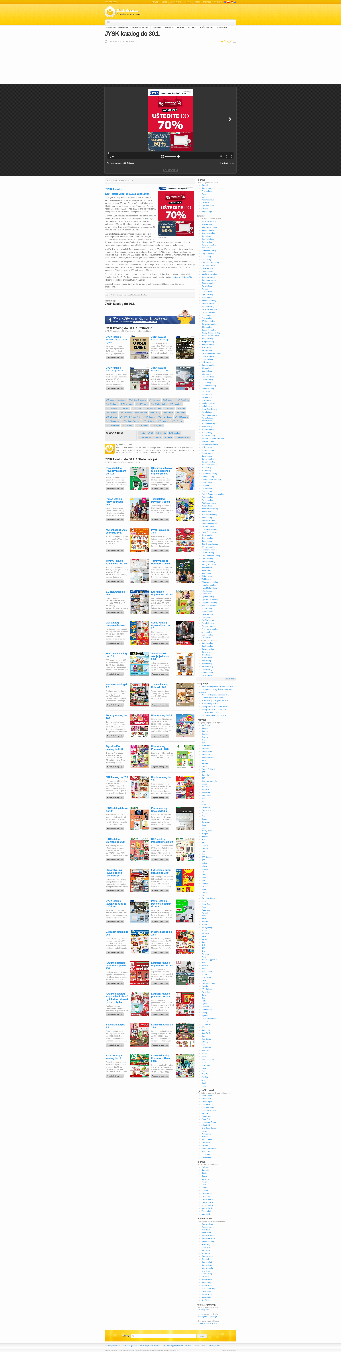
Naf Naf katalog (208, 459)
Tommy (204, 1013)
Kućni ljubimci (206, 27)
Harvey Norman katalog (211, 333)
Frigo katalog (207, 318)
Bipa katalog (206, 236)
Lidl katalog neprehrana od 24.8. (162, 593)
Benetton (205, 734)
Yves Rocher (206, 1074)
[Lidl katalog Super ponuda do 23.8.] (160, 889)
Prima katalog (207, 518)
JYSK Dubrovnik (112, 425)
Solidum (205, 1146)
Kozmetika (222, 27)
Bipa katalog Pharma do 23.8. (160, 748)
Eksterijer (157, 27)
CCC (203, 772)
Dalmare (205, 1113)
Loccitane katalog (208, 403)
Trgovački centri (208, 206)
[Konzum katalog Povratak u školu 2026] (160, 1075)
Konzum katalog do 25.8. (162, 1026)
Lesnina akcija (207, 1274)
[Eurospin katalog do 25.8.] (115, 951)
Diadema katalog (208, 283)
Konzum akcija (207, 1262)
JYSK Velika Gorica (159, 404)
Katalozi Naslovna (109, 22)
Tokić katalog (207, 591)
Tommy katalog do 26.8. (116, 717)
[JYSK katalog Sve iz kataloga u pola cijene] (115, 356)
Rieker (204, 995)
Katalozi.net (125, 445)
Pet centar (206, 954)
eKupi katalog (207, 292)
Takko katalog (207, 576)
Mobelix (205, 930)
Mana (204, 901)
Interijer (174, 277)
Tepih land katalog (209, 585)
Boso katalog (207, 242)
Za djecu (192, 27)
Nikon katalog (207, 658)
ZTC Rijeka (206, 1154)
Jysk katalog (206, 362)
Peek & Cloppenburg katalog (213, 494)
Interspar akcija (207, 1247)
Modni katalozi (207, 1205)
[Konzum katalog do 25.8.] (160, 1044)
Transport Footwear (209, 1018)
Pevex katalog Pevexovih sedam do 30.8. (116, 471)
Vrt (180, 277)
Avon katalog (207, 224)
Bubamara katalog (209, 245)
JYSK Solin (136, 408)
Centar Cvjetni (207, 1102)
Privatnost (116, 1346)
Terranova (205, 1007)
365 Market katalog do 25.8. (116, 655)
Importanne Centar (209, 1122)
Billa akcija (206, 1230)
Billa (203, 740)
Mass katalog (207, 421)
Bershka (205, 737)
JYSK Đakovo (127, 425)
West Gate (206, 1151)
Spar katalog (206, 573)
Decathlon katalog (208, 277)
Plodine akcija (207, 1286)
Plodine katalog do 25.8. (161, 933)
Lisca (204, 878)
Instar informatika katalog (211, 353)
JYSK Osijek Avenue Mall (130, 417)
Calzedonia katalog (209, 251)
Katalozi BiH (235, 2)
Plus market (206, 977)
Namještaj (123, 27)
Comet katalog (207, 268)
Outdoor (169, 27)
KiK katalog (206, 368)
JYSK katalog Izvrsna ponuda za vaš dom (116, 904)
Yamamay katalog (208, 626)
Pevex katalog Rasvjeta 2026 (159, 809)
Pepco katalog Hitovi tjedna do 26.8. (114, 502)
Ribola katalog (207, 535)
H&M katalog (207, 327)
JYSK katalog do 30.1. (132, 33)
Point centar (206, 1134)
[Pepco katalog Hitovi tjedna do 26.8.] (115, 518)
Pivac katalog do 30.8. (160, 531)
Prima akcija (206, 1291)
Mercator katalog (208, 430)
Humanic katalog (208, 345)
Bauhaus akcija (207, 1227)
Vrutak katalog (207, 614)
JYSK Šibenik (111, 413)
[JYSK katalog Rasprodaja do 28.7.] (115, 387)
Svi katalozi (206, 638)
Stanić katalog (207, 559)
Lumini (204, 1131)
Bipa (203, 743)
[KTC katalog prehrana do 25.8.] (115, 858)
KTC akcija (206, 1271)
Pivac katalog (207, 506)
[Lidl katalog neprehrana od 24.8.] (160, 611)
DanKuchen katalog (209, 274)
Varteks (204, 1054)
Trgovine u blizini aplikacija (206, 1323)
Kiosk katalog (207, 371)
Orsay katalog (207, 482)
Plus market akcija (209, 1288)
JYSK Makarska (181, 417)
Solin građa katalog (209, 565)
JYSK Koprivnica (112, 421)
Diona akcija (206, 1233)
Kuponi (197, 2)
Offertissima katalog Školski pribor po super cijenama (162, 471)
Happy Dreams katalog (210, 336)
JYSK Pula (180, 413)
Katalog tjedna (207, 635)
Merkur (204, 925)
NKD (203, 948)
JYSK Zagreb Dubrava (137, 400)
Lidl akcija (205, 1277)
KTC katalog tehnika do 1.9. (117, 809)
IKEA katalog (207, 350)
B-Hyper (205, 763)
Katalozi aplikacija (203, 1310)
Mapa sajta (133, 1346)
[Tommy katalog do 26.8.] (115, 735)
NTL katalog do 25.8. (117, 777)
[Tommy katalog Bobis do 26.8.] (160, 704)
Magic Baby (206, 904)
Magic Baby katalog (209, 409)
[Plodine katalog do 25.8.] (160, 951)
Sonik (204, 1045)
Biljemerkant (206, 746)
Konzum (205, 892)
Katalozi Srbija (232, 2)
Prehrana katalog (208, 521)
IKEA (204, 843)
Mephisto (205, 933)
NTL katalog (206, 471)
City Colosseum (208, 1107)
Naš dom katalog (208, 462)
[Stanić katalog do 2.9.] (115, 1044)
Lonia (204, 889)
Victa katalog (207, 608)
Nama (204, 936)
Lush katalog (206, 400)
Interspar (205, 845)
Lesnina (205, 869)
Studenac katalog (208, 562)
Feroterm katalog (208, 312)
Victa (204, 1062)
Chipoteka (205, 775)
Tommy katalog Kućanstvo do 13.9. (116, 562)
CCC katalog (206, 257)
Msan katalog (207, 664)
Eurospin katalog (208, 304)
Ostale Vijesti (207, 1157)
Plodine (204, 974)
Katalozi (154, 2)
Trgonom (205, 1021)
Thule (204, 1086)
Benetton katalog (208, 233)
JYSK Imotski (163, 421)
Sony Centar (206, 1039)
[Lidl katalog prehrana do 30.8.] (115, 642)
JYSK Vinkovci (142, 404)
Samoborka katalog (209, 550)
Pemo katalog (207, 491)
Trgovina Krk (206, 1024)
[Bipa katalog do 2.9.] (160, 735)
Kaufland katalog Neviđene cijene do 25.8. (116, 965)
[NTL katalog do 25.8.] (115, 797)
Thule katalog (207, 670)
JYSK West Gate (182, 400)
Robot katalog (207, 541)
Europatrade (206, 810)
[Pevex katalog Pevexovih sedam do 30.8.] (115, 487)
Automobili (206, 1214)
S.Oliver (205, 1042)
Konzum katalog (208, 377)
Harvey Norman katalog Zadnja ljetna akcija (114, 873)
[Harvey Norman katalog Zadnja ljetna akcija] (115, 889)
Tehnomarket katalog (210, 582)
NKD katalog (206, 468)
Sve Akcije (206, 1300)
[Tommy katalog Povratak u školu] (160, 580)
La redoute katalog (209, 386)
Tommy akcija (207, 1294)
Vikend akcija (207, 1211)
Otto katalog (206, 485)
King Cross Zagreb (209, 1128)
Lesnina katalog (208, 389)
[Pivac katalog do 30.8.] (160, 549)
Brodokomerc (207, 752)
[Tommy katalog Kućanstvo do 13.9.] (115, 580)
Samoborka (206, 1030)
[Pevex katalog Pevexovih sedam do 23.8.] (160, 920)
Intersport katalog (208, 359)
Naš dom (205, 942)
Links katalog (207, 394)
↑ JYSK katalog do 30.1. (228, 1350)
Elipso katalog (207, 298)
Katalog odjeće (207, 1202)
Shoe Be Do (206, 1033)
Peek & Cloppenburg (209, 960)
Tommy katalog (207, 594)
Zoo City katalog (208, 620)
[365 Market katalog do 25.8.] (115, 673)
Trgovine (207, 2)
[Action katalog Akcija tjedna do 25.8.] (160, 673)
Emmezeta (206, 807)
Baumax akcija (207, 1224)
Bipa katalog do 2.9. (162, 715)
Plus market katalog (209, 515)
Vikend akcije (175, 2)
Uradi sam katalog (209, 606)
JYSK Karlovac (149, 421)
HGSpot (205, 834)
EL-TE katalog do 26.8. (115, 593)
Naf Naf (204, 939)
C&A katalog (206, 260)
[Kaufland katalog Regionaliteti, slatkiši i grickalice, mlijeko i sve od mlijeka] (115, 1013)
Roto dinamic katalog (210, 544)
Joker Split (206, 1125)
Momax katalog (207, 453)
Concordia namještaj (209, 781)
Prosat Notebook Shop (210, 523)
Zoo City (205, 1077)
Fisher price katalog (209, 309)
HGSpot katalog (208, 342)
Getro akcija (206, 1245)
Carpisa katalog (208, 254)
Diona (204, 799)
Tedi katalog (206, 579)
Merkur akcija (207, 1280)
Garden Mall (206, 1116)
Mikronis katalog (208, 441)
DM (203, 801)
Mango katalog (207, 418)
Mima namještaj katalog (211, 444)
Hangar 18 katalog (209, 330)
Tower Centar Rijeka (209, 1149)
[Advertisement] (170, 63)
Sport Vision (206, 1048)
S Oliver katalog (208, 567)
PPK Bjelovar (207, 989)
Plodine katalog (207, 512)
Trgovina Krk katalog (210, 600)
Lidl (203, 872)
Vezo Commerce (208, 1060)
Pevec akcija (207, 1283)
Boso (204, 760)
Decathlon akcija (208, 1236)
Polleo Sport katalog (209, 532)
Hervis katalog (207, 339)
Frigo (203, 816)
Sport (204, 1185)
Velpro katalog (207, 675)
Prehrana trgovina (208, 983)
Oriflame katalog (208, 477)
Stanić (204, 1036)
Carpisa (204, 766)
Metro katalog (207, 433)
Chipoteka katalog (208, 265)
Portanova (205, 1137)
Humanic (205, 837)
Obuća (145, 27)
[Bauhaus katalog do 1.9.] (115, 704)
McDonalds (206, 910)
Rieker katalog (207, 538)
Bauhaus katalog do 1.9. (117, 686)
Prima (204, 980)
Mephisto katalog (208, 435)
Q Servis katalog (208, 547)
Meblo (204, 916)
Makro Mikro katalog (209, 415)
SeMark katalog (208, 553)
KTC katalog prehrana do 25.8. (115, 840)
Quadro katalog (207, 672)
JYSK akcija (161, 433)
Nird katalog (206, 661)
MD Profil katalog (208, 424)
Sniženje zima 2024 (182, 437)
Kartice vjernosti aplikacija (206, 1317)
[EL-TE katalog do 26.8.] (115, 611)
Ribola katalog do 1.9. (160, 778)
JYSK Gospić (177, 421)
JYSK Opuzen (149, 417)
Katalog (170, 1346)
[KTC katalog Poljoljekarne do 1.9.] (160, 858)
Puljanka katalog (208, 526)
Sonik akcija (206, 1297)
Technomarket (207, 1010)
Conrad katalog (207, 271)
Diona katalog (207, 286)
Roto (203, 998)
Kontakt (124, 1346)
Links (204, 875)
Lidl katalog (206, 392)
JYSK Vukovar (112, 404)
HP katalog (206, 655)
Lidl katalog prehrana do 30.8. (115, 624)
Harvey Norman (208, 831)
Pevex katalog (207, 500)
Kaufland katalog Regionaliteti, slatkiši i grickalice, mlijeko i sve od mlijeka (117, 997)
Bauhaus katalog (208, 230)
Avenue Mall (206, 1099)
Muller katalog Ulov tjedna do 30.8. (116, 531)
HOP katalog (206, 348)
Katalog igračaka (208, 1199)
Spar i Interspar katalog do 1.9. (114, 1057)
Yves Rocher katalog (210, 629)
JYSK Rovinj (155, 413)
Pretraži (125, 1336)
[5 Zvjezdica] (231, 41)
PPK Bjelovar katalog (210, 529)
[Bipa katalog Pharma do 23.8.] (160, 766)
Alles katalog (207, 632)
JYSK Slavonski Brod (152, 408)
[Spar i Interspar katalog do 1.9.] (115, 1075)
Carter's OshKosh (208, 769)
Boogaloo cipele (208, 758)
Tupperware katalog (209, 603)
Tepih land (205, 1004)
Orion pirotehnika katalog (211, 479)
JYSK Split (125, 408)
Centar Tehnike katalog (210, 262)
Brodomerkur (206, 755)
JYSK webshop (145, 437)
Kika (203, 851)
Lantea (204, 863)
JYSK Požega (111, 417)
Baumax (205, 731)
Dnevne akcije (207, 188)
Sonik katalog (207, 570)
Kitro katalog (206, 374)
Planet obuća (207, 972)
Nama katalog (207, 456)
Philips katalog (207, 667)
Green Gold (206, 1119)
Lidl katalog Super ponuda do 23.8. (161, 871)
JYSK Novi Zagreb (165, 417)
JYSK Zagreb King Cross (116, 400)
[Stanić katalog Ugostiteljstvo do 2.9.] (160, 642)
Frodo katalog (207, 315)
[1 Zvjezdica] (222, 41)
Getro (204, 825)
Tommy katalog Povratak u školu (160, 562)
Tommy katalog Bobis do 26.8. (159, 686)
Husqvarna (206, 652)
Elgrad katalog (207, 295)
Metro (204, 919)
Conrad (204, 784)
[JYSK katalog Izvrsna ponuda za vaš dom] (115, 920)
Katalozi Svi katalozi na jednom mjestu (123, 12)
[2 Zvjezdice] (224, 41)
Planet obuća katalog (210, 509)
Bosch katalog (207, 643)
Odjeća (135, 27)
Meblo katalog (207, 427)
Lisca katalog (207, 397)
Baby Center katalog (209, 227)
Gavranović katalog (209, 324)
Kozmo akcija (207, 1265)
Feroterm (205, 813)
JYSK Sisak (169, 408)
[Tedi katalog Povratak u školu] (160, 518)
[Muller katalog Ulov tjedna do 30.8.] (115, 549)
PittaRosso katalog (209, 503)
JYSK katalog (170, 170)
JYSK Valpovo (111, 408)
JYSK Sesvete (126, 413)
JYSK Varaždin (175, 404)
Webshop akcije (208, 200)
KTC (203, 860)
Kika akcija (206, 1259)
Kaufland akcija (207, 1256)
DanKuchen (206, 787)
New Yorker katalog (209, 465)
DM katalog (206, 289)
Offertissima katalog (209, 474)
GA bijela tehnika (208, 321)
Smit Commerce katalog (211, 556)
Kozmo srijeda (207, 1268)
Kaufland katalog (208, 365)
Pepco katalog (207, 497)
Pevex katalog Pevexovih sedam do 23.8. (161, 904)
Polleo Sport (206, 992)
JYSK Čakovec (142, 425)
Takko (204, 1001)
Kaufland (205, 848)
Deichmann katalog (209, 280)
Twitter (217, 1346)
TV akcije (218, 2)
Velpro (204, 1057)
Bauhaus (205, 728)
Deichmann (206, 793)
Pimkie (204, 969)
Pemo (204, 957)
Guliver (204, 828)
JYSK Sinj (181, 408)
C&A (203, 778)
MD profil (205, 913)
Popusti (187, 2)
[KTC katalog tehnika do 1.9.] (115, 828)
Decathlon (205, 790)
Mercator (205, 922)
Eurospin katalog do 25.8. (117, 933)
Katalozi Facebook (192, 1346)
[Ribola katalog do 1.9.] (160, 797)
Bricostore (205, 749)
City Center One (208, 1105)
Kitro (203, 854)
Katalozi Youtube (207, 1346)
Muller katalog (207, 447)
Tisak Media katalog (209, 588)
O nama (108, 1346)
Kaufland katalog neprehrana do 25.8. (162, 964)
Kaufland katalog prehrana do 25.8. (160, 995)
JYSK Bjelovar (157, 425)
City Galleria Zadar (209, 1110)
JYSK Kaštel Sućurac (131, 421)
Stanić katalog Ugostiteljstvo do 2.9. (160, 625)
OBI (203, 1027)
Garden (204, 819)
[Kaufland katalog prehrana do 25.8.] (160, 1013)
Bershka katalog (208, 239)
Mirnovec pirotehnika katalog (213, 438)
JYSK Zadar (167, 400)
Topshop (205, 1016)
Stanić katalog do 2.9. (115, 1026)
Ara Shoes (206, 725)
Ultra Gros (205, 1051)
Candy (204, 1083)
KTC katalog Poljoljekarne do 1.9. (162, 840)
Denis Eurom (207, 796)
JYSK (150, 433)
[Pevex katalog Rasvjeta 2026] (160, 828)
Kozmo (204, 887)
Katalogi (228, 2)
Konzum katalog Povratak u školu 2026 (160, 1058)
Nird (203, 945)
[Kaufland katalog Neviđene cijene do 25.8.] (115, 982)
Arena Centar (207, 1096)
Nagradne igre (207, 212)
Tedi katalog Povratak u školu (160, 500)
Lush (203, 881)
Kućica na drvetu (208, 898)
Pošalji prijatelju (154, 1346)
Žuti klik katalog (208, 623)
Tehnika (180, 27)
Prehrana (111, 27)
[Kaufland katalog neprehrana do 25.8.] (160, 982)
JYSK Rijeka (168, 413)
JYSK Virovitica (127, 404)
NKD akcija (206, 1250)
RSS (163, 1346)
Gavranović (206, 822)
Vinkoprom (206, 1065)
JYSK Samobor (141, 413)
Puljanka (205, 986)
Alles (203, 1080)
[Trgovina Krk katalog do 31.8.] (115, 766)
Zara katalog (206, 617)
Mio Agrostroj (207, 928)
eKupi (204, 804)
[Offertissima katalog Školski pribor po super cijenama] (160, 487)
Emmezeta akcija (208, 1242)
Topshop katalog (208, 597)
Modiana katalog (208, 450)
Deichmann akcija (208, 1239)
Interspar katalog (208, 356)
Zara (203, 1071)
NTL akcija (206, 1253)
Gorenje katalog (208, 649)
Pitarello (205, 966)
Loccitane (205, 884)
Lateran (204, 866)
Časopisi (205, 209)
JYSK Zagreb (154, 400)
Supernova (206, 1143)
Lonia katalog (207, 406)
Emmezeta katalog (209, 301)
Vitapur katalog (207, 611)
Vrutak (204, 1068)
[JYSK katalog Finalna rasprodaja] (160, 356)
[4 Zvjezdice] (229, 41)
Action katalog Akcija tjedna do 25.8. (160, 656)
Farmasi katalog (208, 306)
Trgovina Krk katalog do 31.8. (114, 748)
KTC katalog (206, 383)
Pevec (204, 963)
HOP (203, 840)
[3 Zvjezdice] (227, 41)
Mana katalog (207, 412)
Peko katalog (207, 488)
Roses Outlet (207, 1140)
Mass (204, 907)
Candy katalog (207, 646)
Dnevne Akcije (207, 1208)
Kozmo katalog (207, 380)
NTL (203, 951)
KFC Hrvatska (207, 857)
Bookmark (143, 1346)
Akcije (164, 2)
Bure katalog (206, 248)
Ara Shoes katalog (209, 221)
